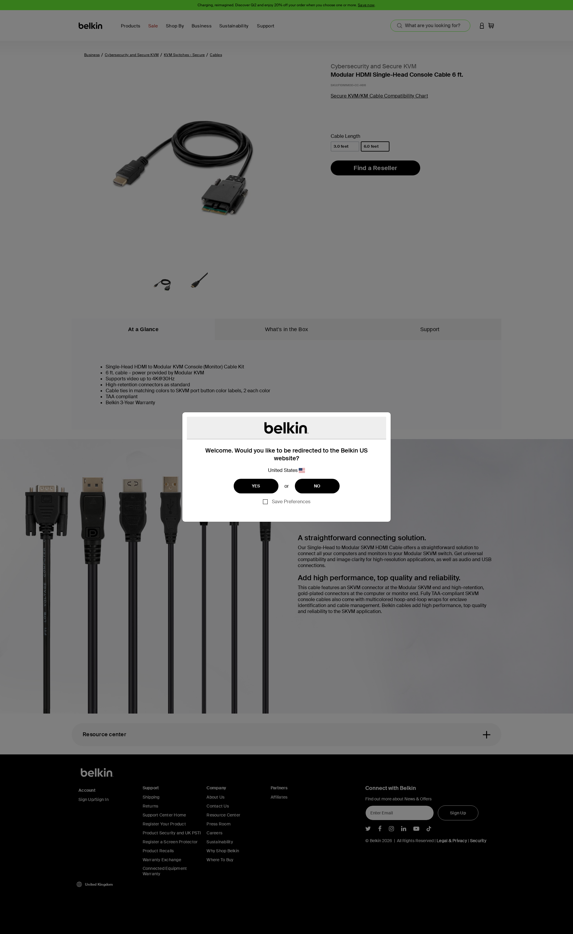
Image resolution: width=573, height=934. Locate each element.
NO (317, 486)
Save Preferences (291, 501)
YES (256, 486)
